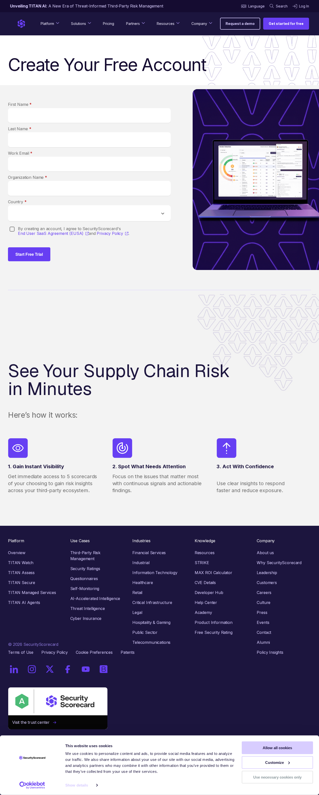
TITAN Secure (21, 582)
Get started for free (286, 23)
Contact (264, 632)
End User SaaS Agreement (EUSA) (50, 233)
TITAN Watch (20, 562)
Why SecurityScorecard (279, 562)
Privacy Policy (110, 233)
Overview (16, 552)
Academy (203, 612)
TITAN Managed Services (32, 592)
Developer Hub (209, 592)
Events (263, 622)
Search (282, 6)
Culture (263, 602)
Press (262, 612)
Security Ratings (85, 568)
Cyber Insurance (86, 618)
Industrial (140, 562)
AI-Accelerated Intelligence (95, 598)
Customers (267, 582)
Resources (205, 552)
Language (256, 6)
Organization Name (27, 177)
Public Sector (145, 632)
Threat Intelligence (87, 608)
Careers (264, 592)
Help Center (206, 602)
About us (265, 552)
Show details (76, 785)
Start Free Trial (29, 254)
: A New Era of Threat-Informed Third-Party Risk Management (86, 5)
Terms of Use (20, 652)
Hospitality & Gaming (151, 622)
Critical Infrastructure (152, 602)
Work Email (20, 153)
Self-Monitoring (84, 588)
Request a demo (240, 23)
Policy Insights (270, 652)
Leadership (267, 572)
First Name (20, 104)
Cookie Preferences (94, 652)
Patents (128, 652)
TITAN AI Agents (24, 602)
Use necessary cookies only (277, 777)
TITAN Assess (21, 572)
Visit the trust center (32, 722)
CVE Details (205, 582)
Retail (137, 592)
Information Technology (154, 572)
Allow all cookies (277, 748)
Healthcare (142, 582)
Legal (137, 612)
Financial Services (149, 552)
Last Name (19, 128)
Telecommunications (151, 642)
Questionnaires (84, 578)
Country (17, 201)
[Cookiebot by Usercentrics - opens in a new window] (32, 785)
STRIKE (202, 562)
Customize (274, 762)
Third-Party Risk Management (85, 555)
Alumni (263, 642)
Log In (304, 6)
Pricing (108, 23)
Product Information (214, 622)
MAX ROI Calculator (213, 572)
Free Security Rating (214, 632)
